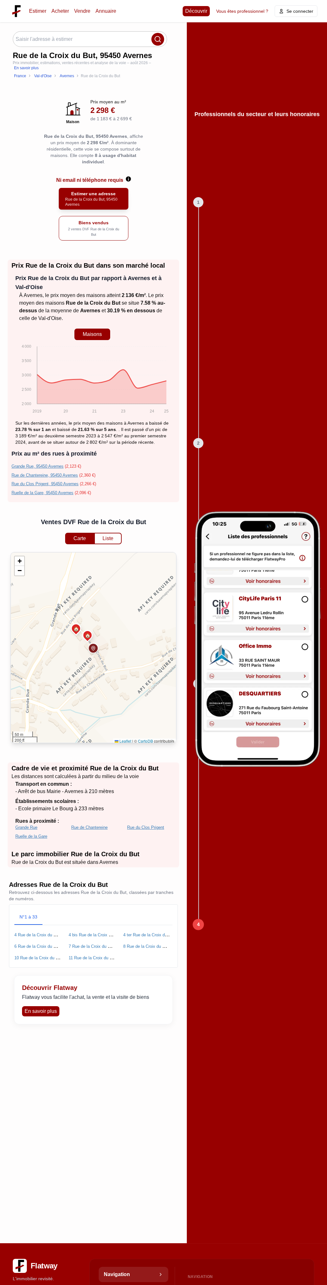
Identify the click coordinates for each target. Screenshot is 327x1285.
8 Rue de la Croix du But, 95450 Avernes (161, 946)
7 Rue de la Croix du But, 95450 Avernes (106, 946)
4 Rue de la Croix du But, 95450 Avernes (52, 934)
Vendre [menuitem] (82, 11)
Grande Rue (26, 827)
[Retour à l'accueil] (16, 11)
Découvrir (196, 11)
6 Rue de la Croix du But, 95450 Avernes (52, 946)
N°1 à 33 (28, 916)
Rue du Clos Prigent (145, 827)
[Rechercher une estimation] (157, 39)
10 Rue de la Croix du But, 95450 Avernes (53, 957)
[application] (92, 380)
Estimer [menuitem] (37, 11)
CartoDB (145, 741)
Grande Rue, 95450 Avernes (37, 466)
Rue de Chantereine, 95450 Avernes (44, 475)
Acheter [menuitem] (60, 11)
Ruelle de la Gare (31, 836)
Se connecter (299, 11)
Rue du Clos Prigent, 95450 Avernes (45, 483)
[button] (93, 648)
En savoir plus (26, 68)
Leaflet (124, 741)
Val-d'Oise (50, 318)
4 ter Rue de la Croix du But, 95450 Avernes (164, 934)
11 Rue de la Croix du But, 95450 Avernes (107, 957)
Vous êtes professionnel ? (242, 11)
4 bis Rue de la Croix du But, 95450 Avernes (110, 934)
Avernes (33, 295)
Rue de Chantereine (89, 827)
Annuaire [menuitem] (105, 11)
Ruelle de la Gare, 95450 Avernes (42, 492)
